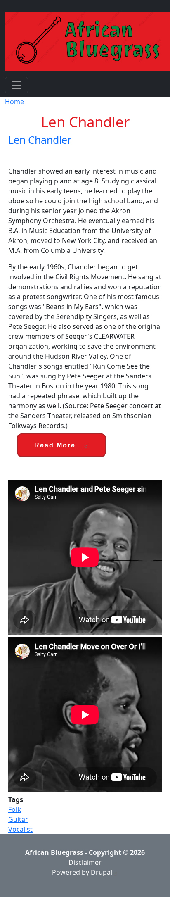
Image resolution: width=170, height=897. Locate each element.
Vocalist (20, 829)
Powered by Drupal (82, 872)
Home (14, 101)
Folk (14, 809)
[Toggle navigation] (16, 85)
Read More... (58, 445)
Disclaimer (85, 862)
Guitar (18, 819)
